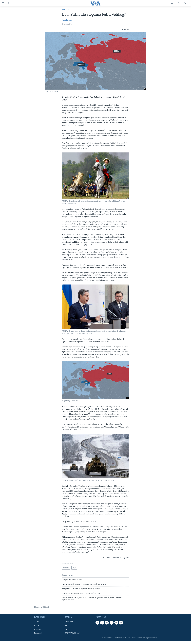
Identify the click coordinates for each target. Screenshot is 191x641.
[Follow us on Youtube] (111, 622)
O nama (36, 622)
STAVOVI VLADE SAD (72, 633)
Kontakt (37, 625)
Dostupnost (38, 633)
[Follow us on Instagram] (107, 622)
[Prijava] (121, 622)
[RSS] (116, 622)
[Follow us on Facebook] (97, 622)
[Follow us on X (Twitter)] (102, 622)
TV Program (69, 622)
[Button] (125, 29)
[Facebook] (185, 3)
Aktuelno (66, 10)
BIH (66, 629)
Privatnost (37, 629)
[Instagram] (178, 3)
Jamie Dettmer (67, 20)
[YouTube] (172, 3)
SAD (66, 625)
